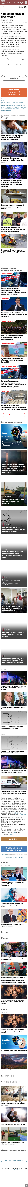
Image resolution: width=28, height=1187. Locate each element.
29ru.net (3, 734)
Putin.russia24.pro (6, 865)
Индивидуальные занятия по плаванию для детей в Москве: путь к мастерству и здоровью (13, 106)
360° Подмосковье (6, 22)
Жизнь (4, 938)
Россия (4, 932)
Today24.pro (4, 1085)
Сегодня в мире (9, 1082)
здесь (11, 834)
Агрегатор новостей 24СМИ (14, 858)
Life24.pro (3, 941)
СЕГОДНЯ (17, 1170)
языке (14, 832)
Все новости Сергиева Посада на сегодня (14, 78)
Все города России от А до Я (14, 1161)
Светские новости (4, 854)
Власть (4, 862)
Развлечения (7, 1076)
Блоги (4, 1009)
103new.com (23, 815)
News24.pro (4, 1012)
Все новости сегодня (11, 422)
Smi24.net (3, 669)
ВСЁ (10, 1168)
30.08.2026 (22, 7)
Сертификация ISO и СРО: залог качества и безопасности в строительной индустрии (12, 103)
